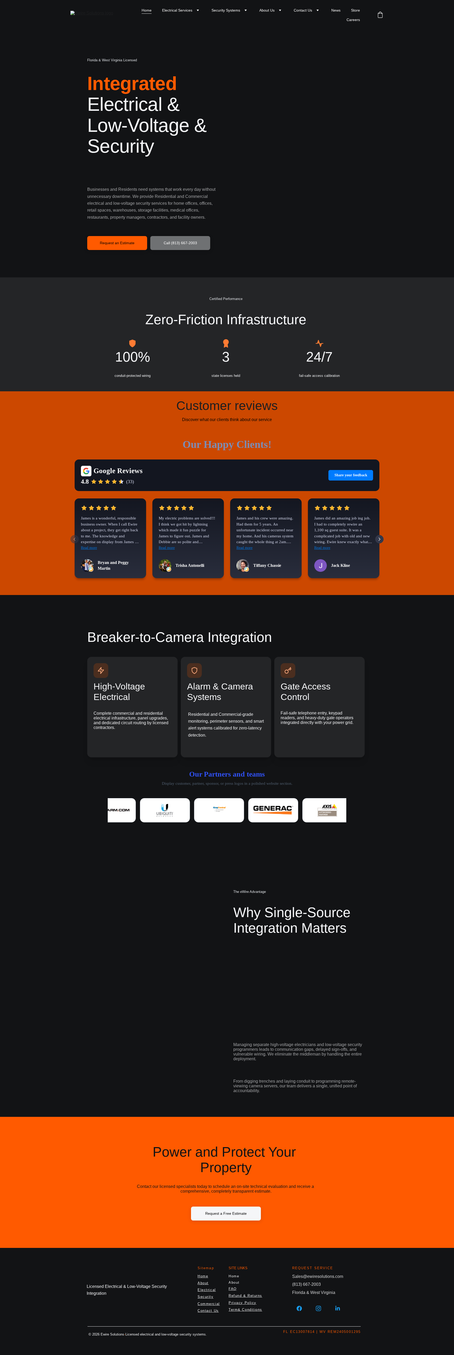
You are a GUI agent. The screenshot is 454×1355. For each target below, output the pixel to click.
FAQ (233, 1289)
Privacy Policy (242, 1303)
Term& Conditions (245, 1310)
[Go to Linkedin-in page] (337, 1308)
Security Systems (225, 10)
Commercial (209, 1304)
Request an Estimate (117, 243)
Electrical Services (177, 10)
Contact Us (303, 10)
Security (205, 1297)
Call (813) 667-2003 (180, 243)
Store (355, 10)
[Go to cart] (380, 15)
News (335, 10)
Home (147, 10)
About (203, 1283)
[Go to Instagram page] (321, 1308)
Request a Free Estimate (226, 1213)
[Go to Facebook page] (302, 1308)
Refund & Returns (245, 1296)
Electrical (207, 1290)
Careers (353, 20)
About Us (267, 10)
